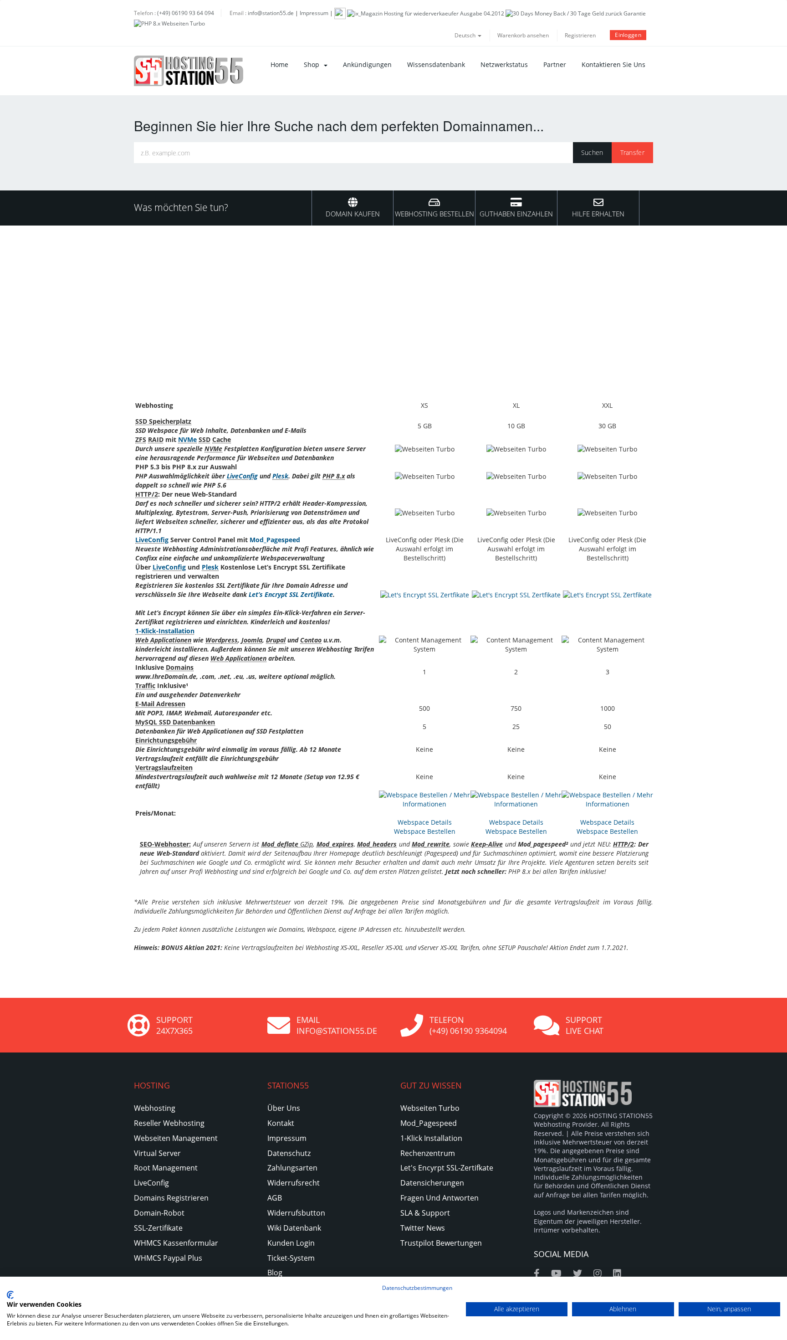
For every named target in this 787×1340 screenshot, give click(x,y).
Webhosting (154, 1108)
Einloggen (628, 35)
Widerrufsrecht (293, 1183)
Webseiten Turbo (430, 1108)
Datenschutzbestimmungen (417, 1288)
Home (279, 64)
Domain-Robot (159, 1213)
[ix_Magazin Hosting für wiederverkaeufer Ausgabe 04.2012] (425, 13)
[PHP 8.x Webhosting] (169, 23)
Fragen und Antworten (439, 1198)
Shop (313, 64)
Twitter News (422, 1228)
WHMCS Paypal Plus (168, 1258)
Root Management (166, 1168)
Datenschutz (289, 1153)
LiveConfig (242, 476)
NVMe (187, 439)
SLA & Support (425, 1213)
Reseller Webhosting (169, 1123)
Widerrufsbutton (296, 1213)
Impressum (314, 13)
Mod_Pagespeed (275, 539)
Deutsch (466, 35)
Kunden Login (291, 1243)
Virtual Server (157, 1153)
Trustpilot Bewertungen (441, 1243)
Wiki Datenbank (294, 1228)
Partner (554, 64)
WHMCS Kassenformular (176, 1243)
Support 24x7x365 (174, 1025)
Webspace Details (425, 822)
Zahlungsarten (292, 1168)
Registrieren (580, 35)
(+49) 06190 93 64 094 (185, 13)
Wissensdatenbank (436, 64)
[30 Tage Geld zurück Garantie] (576, 13)
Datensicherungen (432, 1183)
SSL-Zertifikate (158, 1228)
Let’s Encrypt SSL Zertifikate (291, 594)
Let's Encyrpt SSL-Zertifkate (446, 1168)
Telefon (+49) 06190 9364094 (468, 1025)
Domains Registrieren (171, 1198)
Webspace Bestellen (424, 831)
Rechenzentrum (427, 1153)
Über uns (283, 1108)
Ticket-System (291, 1258)
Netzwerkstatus (504, 64)
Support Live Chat (584, 1025)
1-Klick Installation (431, 1138)
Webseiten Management (176, 1138)
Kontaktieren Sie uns (613, 64)
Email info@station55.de (336, 1025)
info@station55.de (271, 13)
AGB (274, 1198)
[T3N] (340, 13)
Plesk (280, 476)
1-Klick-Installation (164, 630)
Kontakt (280, 1123)
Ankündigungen (367, 64)
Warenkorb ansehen (523, 35)
